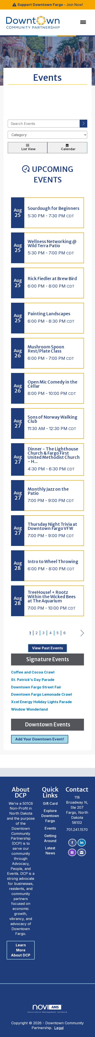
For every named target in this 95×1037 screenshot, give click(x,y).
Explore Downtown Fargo (50, 815)
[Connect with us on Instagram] (72, 852)
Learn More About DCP (20, 950)
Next (82, 633)
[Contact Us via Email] (81, 852)
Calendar (67, 149)
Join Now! (74, 4)
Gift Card (50, 803)
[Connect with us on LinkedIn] (82, 842)
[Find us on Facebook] (72, 842)
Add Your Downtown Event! (39, 739)
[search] (83, 124)
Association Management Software (47, 1012)
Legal (59, 1028)
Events (50, 828)
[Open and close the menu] (71, 22)
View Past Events (47, 648)
